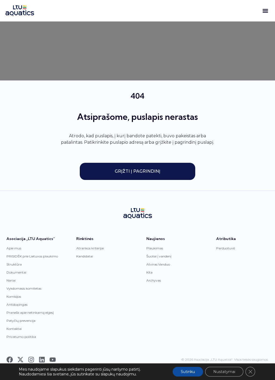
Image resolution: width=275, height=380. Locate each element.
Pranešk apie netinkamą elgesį (30, 313)
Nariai (11, 280)
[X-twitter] (20, 359)
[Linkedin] (42, 359)
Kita (149, 272)
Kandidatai (84, 256)
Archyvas (153, 280)
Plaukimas (154, 248)
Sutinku (188, 371)
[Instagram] (31, 359)
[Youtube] (52, 359)
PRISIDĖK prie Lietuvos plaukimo (32, 256)
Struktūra (14, 264)
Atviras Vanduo (158, 264)
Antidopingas (16, 304)
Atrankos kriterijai (90, 248)
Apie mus (13, 248)
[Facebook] (9, 359)
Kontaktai (14, 329)
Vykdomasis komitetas (23, 288)
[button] (265, 10)
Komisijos (13, 296)
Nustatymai (224, 371)
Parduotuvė (225, 248)
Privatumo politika (21, 337)
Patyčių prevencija (20, 321)
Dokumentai (16, 272)
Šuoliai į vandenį (158, 256)
